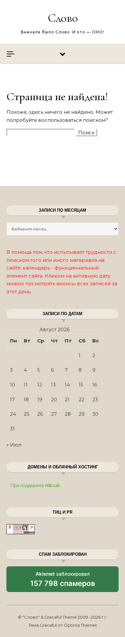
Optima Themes (80, 625)
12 (39, 385)
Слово (63, 18)
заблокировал (62, 581)
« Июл (13, 445)
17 (12, 399)
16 (94, 385)
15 (81, 385)
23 (95, 399)
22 (81, 399)
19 (39, 399)
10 (12, 385)
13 (53, 385)
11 (26, 385)
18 (26, 399)
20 (54, 399)
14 (67, 385)
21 (67, 399)
